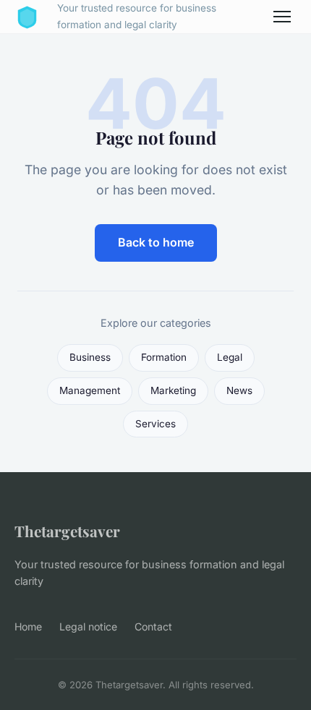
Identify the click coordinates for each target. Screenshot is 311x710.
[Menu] (282, 16)
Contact (153, 626)
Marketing (173, 390)
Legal (229, 357)
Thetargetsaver (67, 531)
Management (89, 390)
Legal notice (88, 626)
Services (155, 423)
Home (28, 626)
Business (90, 357)
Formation (164, 357)
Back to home (156, 242)
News (239, 390)
